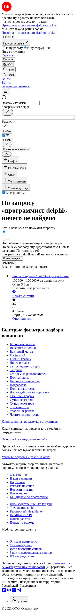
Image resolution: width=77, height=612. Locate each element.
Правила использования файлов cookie (29, 32)
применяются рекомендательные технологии (36, 565)
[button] (6, 79)
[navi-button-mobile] (6, 91)
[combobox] (21, 103)
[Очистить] (7, 112)
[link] (9, 69)
